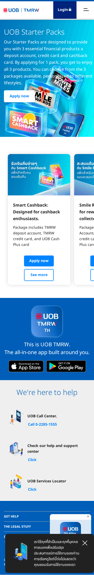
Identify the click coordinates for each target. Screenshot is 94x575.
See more (39, 275)
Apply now (19, 96)
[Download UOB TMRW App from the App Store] (26, 366)
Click (32, 460)
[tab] (47, 516)
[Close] (85, 543)
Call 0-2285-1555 (42, 424)
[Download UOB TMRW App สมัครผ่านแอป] (70, 533)
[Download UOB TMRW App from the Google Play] (66, 366)
